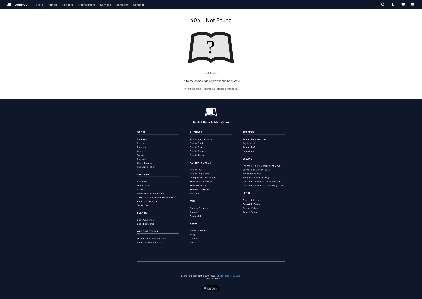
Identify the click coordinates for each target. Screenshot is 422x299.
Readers (67, 4)
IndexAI (141, 189)
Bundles (141, 147)
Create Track (197, 155)
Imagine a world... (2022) (256, 177)
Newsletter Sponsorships (151, 193)
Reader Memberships (254, 139)
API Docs (194, 193)
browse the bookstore (226, 81)
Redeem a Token (146, 167)
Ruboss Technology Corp (228, 276)
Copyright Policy (251, 204)
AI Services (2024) (252, 173)
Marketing (122, 4)
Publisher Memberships (150, 242)
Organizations (87, 4)
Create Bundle (197, 147)
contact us (231, 88)
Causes (194, 212)
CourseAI (142, 181)
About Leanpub (198, 230)
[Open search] (383, 5)
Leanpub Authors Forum (203, 177)
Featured (142, 139)
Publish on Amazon (147, 201)
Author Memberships (201, 139)
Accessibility (197, 216)
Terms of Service (252, 200)
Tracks (140, 155)
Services (105, 4)
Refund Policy (250, 212)
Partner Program (199, 208)
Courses (141, 151)
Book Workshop (145, 220)
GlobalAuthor (144, 185)
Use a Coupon (144, 163)
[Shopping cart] (403, 5)
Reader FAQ (249, 147)
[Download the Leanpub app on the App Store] (211, 288)
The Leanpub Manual (201, 181)
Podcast (141, 159)
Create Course (198, 151)
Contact (194, 238)
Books (140, 143)
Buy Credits (249, 143)
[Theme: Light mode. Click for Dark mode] (393, 5)
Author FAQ (196, 170)
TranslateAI (143, 205)
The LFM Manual (198, 185)
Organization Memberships (151, 238)
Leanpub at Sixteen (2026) (257, 170)
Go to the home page (194, 81)
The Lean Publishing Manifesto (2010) (263, 185)
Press (193, 242)
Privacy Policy (250, 208)
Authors (53, 4)
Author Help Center (200, 173)
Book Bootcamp (145, 224)
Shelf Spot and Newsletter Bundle (155, 197)
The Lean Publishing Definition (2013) (262, 181)
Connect (138, 4)
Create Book (197, 143)
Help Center (249, 151)
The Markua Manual (200, 189)
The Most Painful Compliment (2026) (262, 166)
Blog (192, 234)
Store (39, 4)
